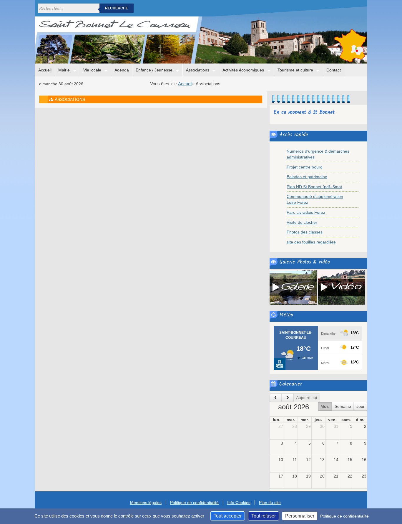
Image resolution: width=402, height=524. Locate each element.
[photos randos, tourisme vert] (293, 287)
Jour (360, 406)
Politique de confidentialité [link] (344, 516)
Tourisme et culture (295, 70)
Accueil (45, 70)
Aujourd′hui (306, 397)
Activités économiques (243, 70)
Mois (324, 406)
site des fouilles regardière (311, 242)
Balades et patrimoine (307, 176)
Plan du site (270, 502)
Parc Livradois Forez (306, 212)
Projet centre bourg (305, 167)
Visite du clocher (302, 222)
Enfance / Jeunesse (154, 70)
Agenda (121, 70)
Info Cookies (238, 502)
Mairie (64, 70)
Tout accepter (228, 515)
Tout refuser (263, 515)
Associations (197, 70)
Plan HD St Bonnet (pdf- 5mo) (314, 186)
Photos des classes (305, 232)
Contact (333, 70)
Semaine (343, 406)
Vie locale (92, 70)
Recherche (116, 8)
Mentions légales (146, 502)
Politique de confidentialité (194, 502)
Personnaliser (299, 515)
